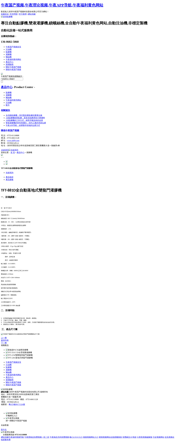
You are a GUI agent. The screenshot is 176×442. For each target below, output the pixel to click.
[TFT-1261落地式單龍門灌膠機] (7, 358)
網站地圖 (32, 14)
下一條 (4, 343)
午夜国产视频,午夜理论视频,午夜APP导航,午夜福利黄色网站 (52, 5)
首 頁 (13, 152)
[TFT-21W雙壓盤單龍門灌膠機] (7, 355)
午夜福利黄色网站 (13, 59)
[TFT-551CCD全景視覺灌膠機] (7, 352)
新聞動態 (9, 64)
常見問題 (14, 14)
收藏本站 (5, 14)
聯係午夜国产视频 (13, 69)
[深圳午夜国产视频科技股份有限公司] (6, 17)
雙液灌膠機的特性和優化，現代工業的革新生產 (26, 123)
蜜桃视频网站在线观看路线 (110, 437)
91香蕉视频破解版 (144, 437)
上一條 (4, 338)
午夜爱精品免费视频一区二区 (36, 437)
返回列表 (5, 340)
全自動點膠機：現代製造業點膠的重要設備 (24, 115)
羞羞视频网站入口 (90, 437)
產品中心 (9, 62)
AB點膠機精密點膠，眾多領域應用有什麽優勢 (25, 118)
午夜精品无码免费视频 (59, 437)
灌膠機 (8, 54)
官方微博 (23, 14)
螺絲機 (8, 57)
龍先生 (4, 430)
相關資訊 (5, 110)
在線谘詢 (9, 173)
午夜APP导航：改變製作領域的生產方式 (23, 125)
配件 (8, 105)
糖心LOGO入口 (76, 437)
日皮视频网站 (158, 437)
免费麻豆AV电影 (129, 437)
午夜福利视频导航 (16, 437)
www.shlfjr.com (13, 140)
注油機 (8, 49)
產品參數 (9, 180)
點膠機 (8, 52)
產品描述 (9, 177)
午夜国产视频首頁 (13, 47)
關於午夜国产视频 (13, 67)
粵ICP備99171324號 (17, 404)
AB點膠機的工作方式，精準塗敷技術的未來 (24, 120)
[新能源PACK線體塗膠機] (7, 350)
